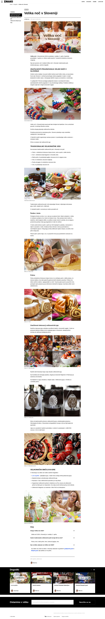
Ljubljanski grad (68, 548)
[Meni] (2, 1)
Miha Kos (35, 562)
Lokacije (100, 1)
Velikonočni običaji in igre (15, 20)
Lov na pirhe (35, 475)
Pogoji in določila (65, 616)
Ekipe (83, 1)
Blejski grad (34, 550)
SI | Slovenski (48, 616)
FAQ (11, 22)
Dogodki (88, 1)
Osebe (94, 1)
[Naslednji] (94, 570)
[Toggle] (74, 530)
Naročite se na (85, 602)
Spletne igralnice (57, 616)
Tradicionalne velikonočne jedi (15, 18)
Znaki (11, 4)
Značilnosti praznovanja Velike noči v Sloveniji (15, 15)
